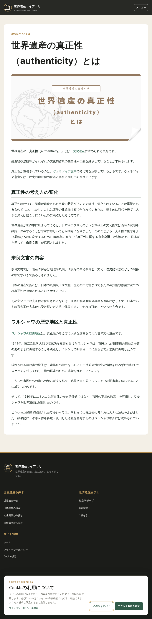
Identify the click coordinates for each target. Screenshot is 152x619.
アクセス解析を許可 (129, 606)
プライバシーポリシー (16, 549)
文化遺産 (79, 151)
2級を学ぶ (84, 515)
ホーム (7, 542)
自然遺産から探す (13, 522)
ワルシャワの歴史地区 (26, 333)
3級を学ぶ (84, 507)
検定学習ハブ (86, 500)
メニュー (141, 7)
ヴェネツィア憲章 (65, 171)
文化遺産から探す (13, 515)
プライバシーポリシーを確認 (23, 608)
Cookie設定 (10, 556)
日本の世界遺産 (12, 507)
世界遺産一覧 (11, 500)
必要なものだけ (101, 606)
